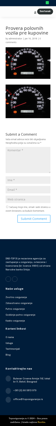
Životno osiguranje (16, 297)
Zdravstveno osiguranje (19, 303)
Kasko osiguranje (15, 321)
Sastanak (45, 11)
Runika (41, 422)
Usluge (9, 343)
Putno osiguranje (15, 309)
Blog (8, 355)
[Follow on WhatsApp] (47, 2)
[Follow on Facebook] (8, 279)
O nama (10, 337)
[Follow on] (51, 2)
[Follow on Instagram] (14, 279)
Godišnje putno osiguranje (20, 315)
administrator (15, 38)
